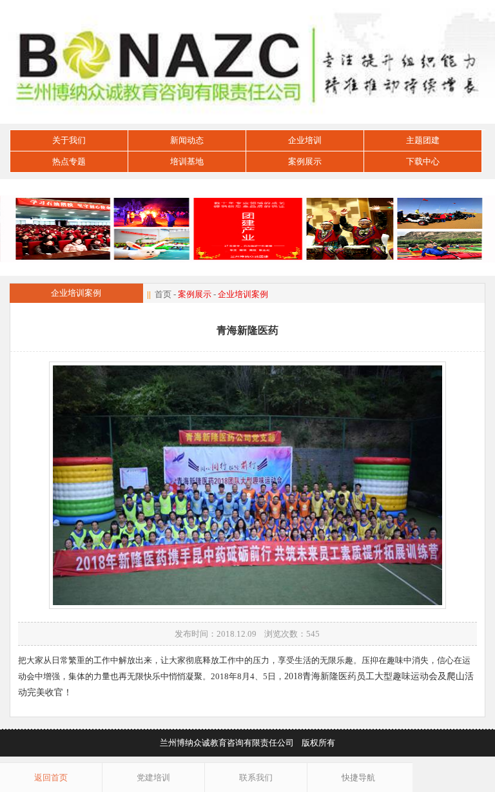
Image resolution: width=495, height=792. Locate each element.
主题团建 (423, 140)
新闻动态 (187, 140)
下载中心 (423, 161)
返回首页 (51, 777)
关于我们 (69, 140)
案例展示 (305, 161)
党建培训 (153, 777)
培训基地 (187, 161)
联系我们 (256, 777)
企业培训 (305, 140)
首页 (163, 294)
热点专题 (69, 161)
